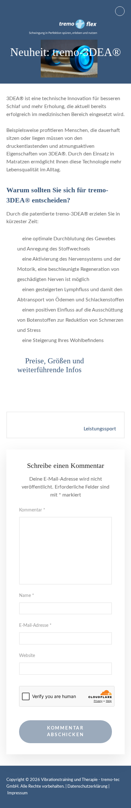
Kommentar (32, 510)
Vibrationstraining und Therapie (69, 780)
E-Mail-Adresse (35, 625)
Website (27, 656)
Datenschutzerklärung (87, 786)
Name (26, 595)
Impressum (17, 793)
